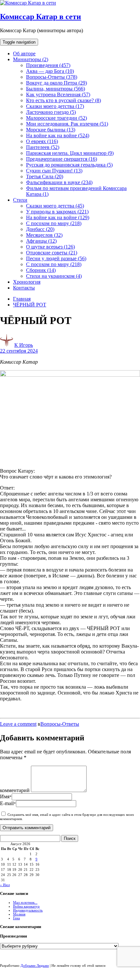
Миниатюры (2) (30, 59)
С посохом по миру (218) (53, 223)
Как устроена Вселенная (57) (58, 94)
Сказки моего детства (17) (55, 106)
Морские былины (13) (50, 129)
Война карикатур (26, 906)
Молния (19, 914)
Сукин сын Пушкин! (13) (54, 170)
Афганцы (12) (41, 241)
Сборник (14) (41, 270)
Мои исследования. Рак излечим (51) (67, 124)
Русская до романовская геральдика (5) (69, 165)
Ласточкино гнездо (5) (51, 112)
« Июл (5, 885)
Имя (6, 796)
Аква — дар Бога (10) (50, 71)
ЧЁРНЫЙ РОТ (29, 304)
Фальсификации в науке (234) (59, 182)
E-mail (8, 803)
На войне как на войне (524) (57, 135)
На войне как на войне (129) (57, 217)
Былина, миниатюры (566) (55, 88)
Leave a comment (18, 724)
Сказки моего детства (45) (55, 206)
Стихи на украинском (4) (54, 276)
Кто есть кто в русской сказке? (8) (63, 100)
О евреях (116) (42, 141)
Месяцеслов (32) (44, 235)
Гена (16, 918)
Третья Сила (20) (44, 176)
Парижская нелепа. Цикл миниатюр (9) (70, 153)
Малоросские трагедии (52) (56, 118)
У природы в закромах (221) (57, 211)
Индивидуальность (28, 910)
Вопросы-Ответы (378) (51, 77)
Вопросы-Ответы (59, 724)
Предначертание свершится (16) (61, 159)
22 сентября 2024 (19, 351)
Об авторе (24, 53)
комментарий (15, 790)
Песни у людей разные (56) (56, 258)
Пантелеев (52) (42, 147)
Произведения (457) (48, 65)
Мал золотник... (25, 902)
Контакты (24, 287)
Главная (22, 299)
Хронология (26, 282)
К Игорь (23, 345)
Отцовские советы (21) (51, 252)
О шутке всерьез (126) (50, 246)
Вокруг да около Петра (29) (56, 83)
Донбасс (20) (40, 229)
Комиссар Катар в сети (40, 16)
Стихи (20, 200)
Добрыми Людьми (35, 965)
